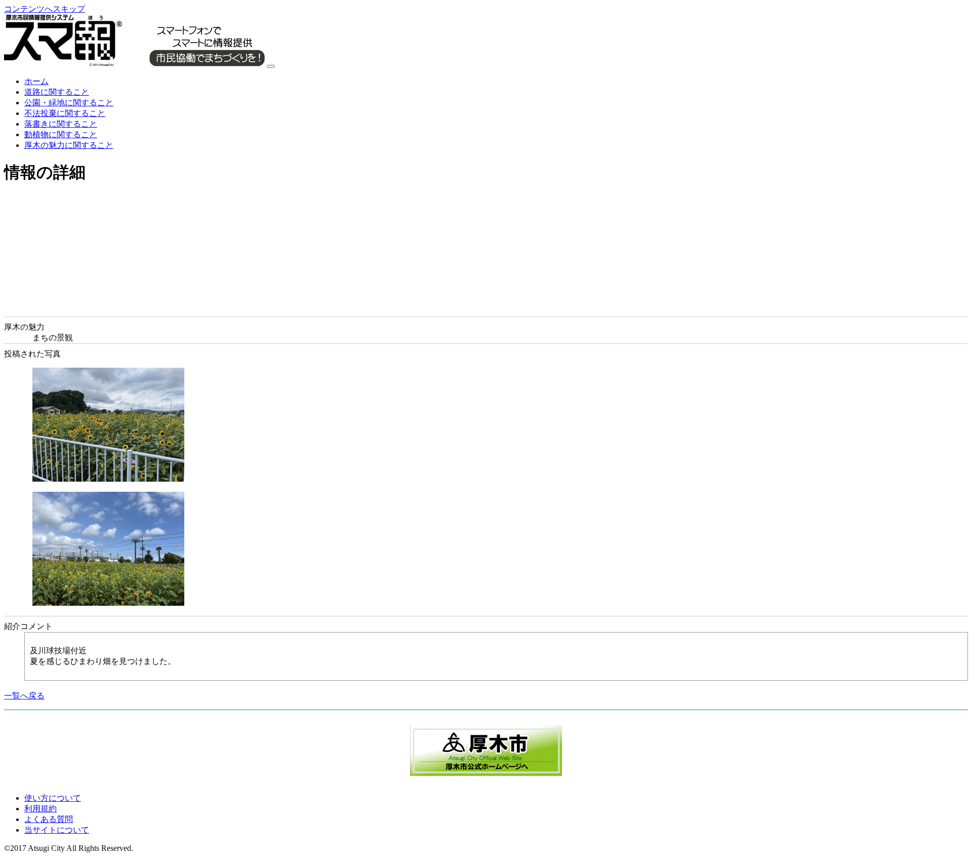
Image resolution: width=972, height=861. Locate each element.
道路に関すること (56, 92)
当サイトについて (56, 830)
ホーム (36, 81)
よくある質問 (48, 819)
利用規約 (40, 808)
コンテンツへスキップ (44, 9)
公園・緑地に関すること (68, 102)
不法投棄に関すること (64, 113)
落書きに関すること (60, 124)
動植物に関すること (60, 134)
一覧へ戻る (24, 695)
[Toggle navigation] (271, 66)
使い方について (52, 798)
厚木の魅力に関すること (68, 145)
